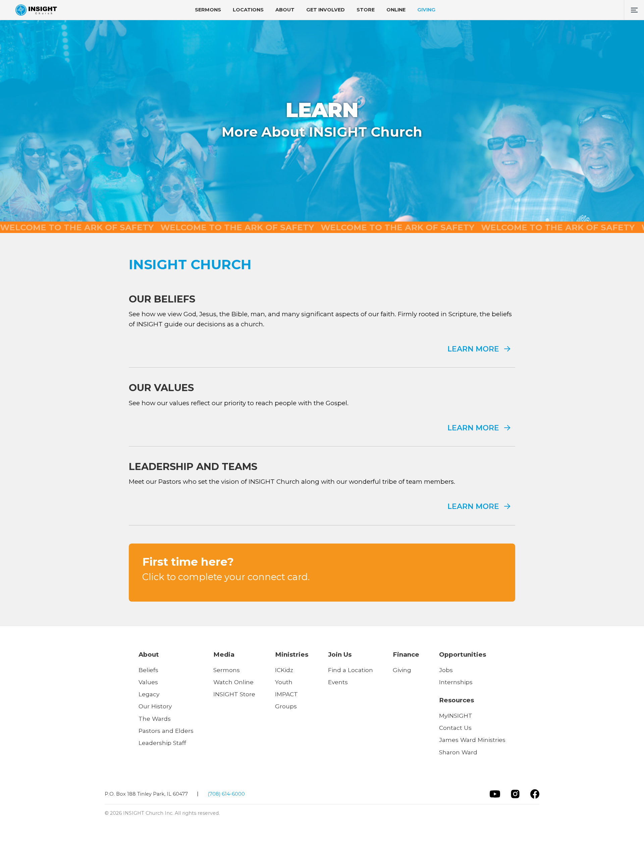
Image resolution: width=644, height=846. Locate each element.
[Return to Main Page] (36, 10)
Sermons (226, 669)
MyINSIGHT (455, 715)
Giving (402, 669)
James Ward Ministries (472, 739)
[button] (634, 10)
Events (338, 682)
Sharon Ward (458, 752)
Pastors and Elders (166, 730)
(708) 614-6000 (226, 794)
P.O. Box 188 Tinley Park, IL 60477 (146, 794)
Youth (283, 682)
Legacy (149, 694)
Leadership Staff (162, 742)
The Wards (155, 718)
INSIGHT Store (234, 694)
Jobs (446, 669)
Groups (286, 706)
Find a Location (350, 669)
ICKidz (284, 669)
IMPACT (286, 694)
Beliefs (148, 669)
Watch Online (233, 682)
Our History (155, 706)
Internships (456, 682)
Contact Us (455, 727)
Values (148, 682)
